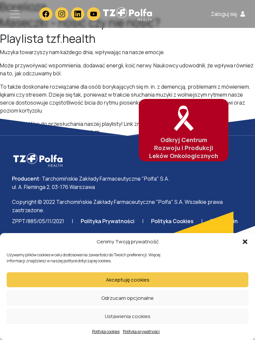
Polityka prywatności (141, 331)
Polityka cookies (106, 331)
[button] (245, 241)
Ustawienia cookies (127, 316)
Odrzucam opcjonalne (127, 298)
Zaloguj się (224, 14)
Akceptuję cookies (127, 279)
